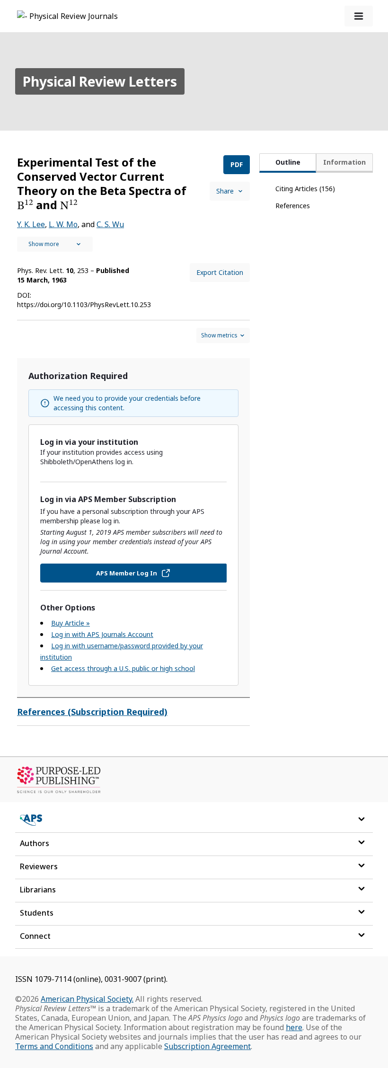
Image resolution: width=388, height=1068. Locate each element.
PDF (236, 164)
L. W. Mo (63, 224)
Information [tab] (344, 162)
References (292, 205)
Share (225, 190)
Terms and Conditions (54, 1046)
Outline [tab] (287, 162)
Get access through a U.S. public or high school (123, 668)
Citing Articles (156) (305, 188)
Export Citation (219, 272)
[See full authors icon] (55, 244)
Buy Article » (70, 622)
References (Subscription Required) (92, 711)
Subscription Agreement (207, 1046)
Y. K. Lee (31, 224)
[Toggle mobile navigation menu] (358, 16)
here (294, 1027)
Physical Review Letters (100, 81)
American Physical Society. (87, 999)
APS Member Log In (126, 573)
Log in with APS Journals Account (102, 634)
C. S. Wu (110, 224)
